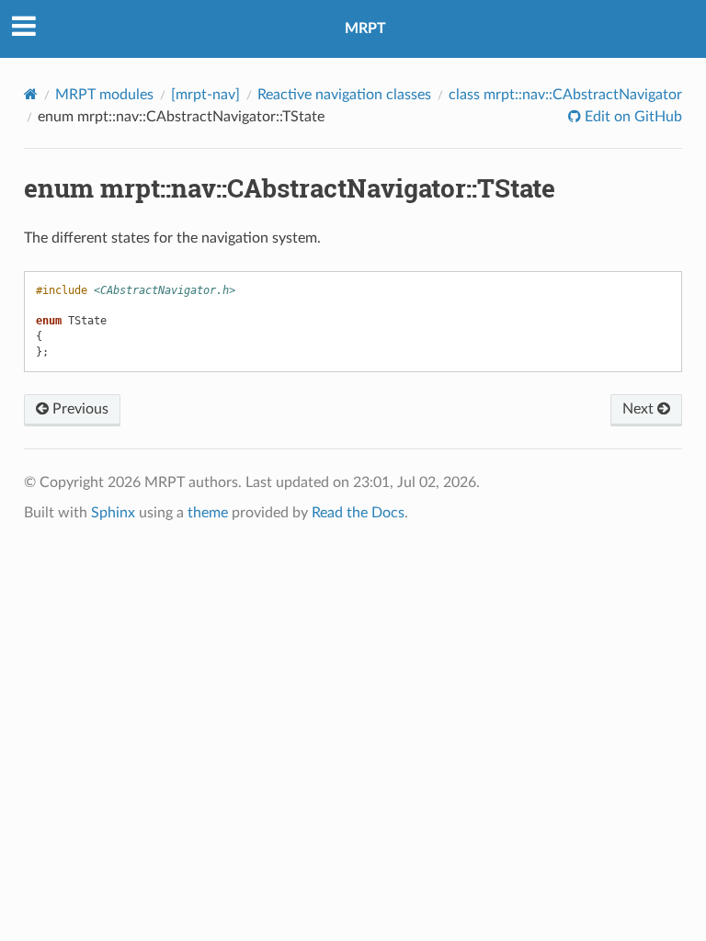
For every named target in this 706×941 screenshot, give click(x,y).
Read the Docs (358, 512)
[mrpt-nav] (205, 94)
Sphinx (113, 512)
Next (639, 409)
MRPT (365, 28)
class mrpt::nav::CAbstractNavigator (565, 94)
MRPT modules (104, 94)
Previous (78, 409)
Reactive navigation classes (344, 94)
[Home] (31, 94)
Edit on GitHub (631, 116)
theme (208, 512)
